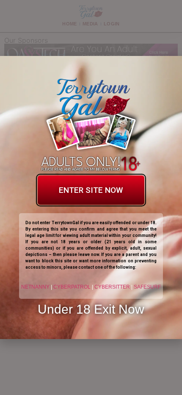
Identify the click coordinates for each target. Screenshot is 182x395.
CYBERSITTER (112, 287)
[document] (91, 197)
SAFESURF (147, 287)
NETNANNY (35, 287)
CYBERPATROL (72, 287)
